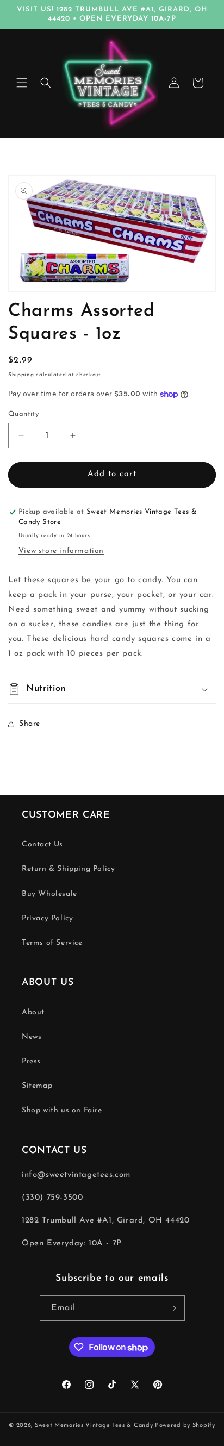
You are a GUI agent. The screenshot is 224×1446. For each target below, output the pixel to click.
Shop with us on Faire (62, 1110)
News (31, 1037)
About (33, 1012)
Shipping (21, 375)
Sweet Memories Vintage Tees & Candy (94, 1426)
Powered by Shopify (185, 1426)
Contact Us (42, 844)
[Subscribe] (172, 1308)
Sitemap (37, 1086)
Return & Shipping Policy (68, 869)
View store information (61, 551)
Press (31, 1061)
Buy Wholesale (49, 894)
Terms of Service (52, 943)
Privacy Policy (47, 918)
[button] (22, 83)
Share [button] (29, 724)
